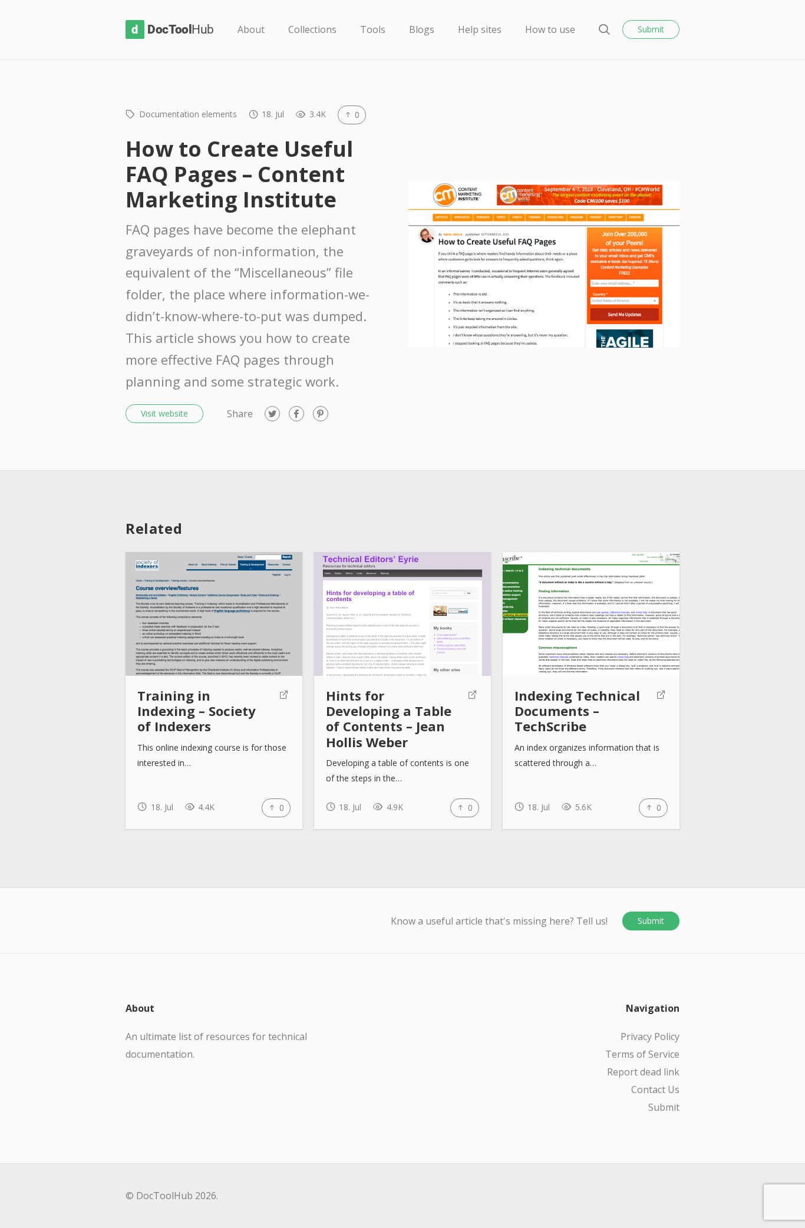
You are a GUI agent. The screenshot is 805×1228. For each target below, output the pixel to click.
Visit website (164, 413)
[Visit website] (284, 711)
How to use (550, 29)
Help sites (480, 29)
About (251, 29)
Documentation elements (188, 114)
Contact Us (655, 1089)
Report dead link (643, 1071)
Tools (372, 29)
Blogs (421, 29)
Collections (312, 29)
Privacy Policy (650, 1036)
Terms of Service (642, 1054)
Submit (651, 29)
